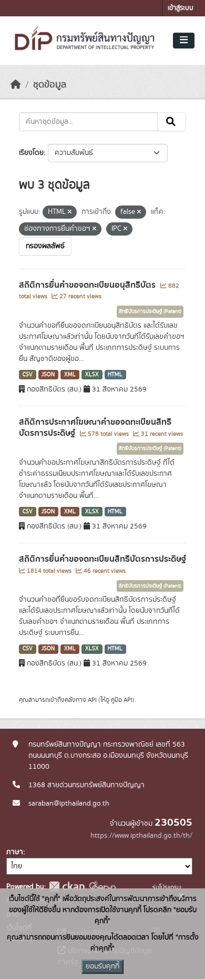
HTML (115, 374)
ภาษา (14, 852)
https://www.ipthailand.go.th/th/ (141, 835)
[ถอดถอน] (69, 212)
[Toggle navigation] (183, 40)
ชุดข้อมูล (49, 85)
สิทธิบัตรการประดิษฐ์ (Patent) (150, 311)
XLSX (92, 374)
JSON (48, 374)
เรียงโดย (31, 153)
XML (70, 374)
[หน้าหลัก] (16, 85)
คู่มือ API (121, 699)
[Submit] (171, 121)
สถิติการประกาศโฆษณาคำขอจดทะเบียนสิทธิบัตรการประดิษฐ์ (95, 427)
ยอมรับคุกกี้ (102, 966)
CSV (28, 374)
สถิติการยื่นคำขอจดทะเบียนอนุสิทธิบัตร (88, 285)
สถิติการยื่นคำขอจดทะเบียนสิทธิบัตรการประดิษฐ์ (102, 559)
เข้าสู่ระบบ (180, 8)
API (92, 699)
